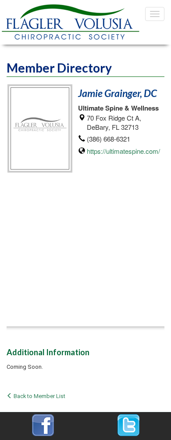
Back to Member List (38, 396)
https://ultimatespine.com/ (123, 151)
